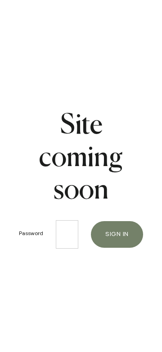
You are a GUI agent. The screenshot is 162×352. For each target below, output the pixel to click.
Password (31, 234)
